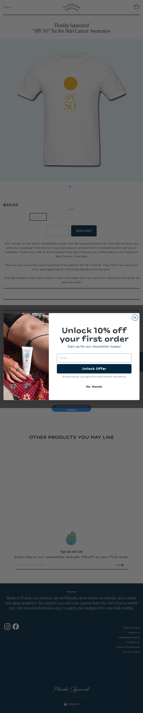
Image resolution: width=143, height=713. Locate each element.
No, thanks (94, 386)
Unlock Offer (94, 368)
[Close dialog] (135, 317)
